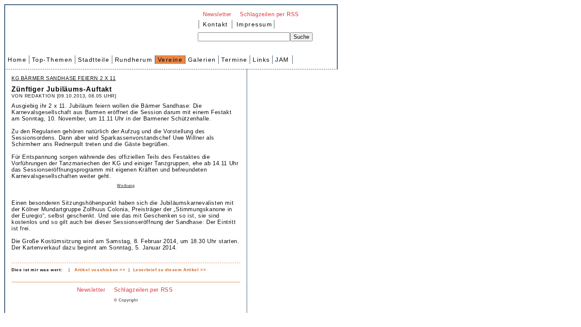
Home (17, 59)
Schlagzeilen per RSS (269, 14)
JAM (282, 59)
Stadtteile (93, 59)
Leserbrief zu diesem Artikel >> (169, 269)
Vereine (170, 59)
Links (261, 59)
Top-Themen (52, 59)
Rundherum (134, 59)
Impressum (253, 24)
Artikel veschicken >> (99, 269)
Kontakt (215, 24)
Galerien (202, 59)
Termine (234, 59)
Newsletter (217, 14)
